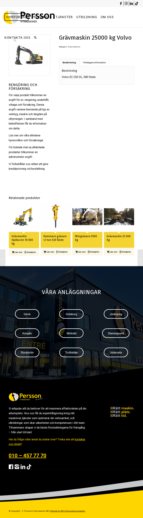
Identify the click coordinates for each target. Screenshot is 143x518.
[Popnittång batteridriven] (2, 259)
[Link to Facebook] (120, 3)
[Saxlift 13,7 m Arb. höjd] (140, 259)
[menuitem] (16, 17)
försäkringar (36, 140)
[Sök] (35, 37)
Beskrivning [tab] (69, 62)
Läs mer (18, 252)
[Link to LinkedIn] (131, 3)
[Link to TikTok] (136, 3)
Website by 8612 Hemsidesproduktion (67, 511)
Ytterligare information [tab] (94, 62)
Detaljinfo (31, 252)
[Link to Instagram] (126, 3)
